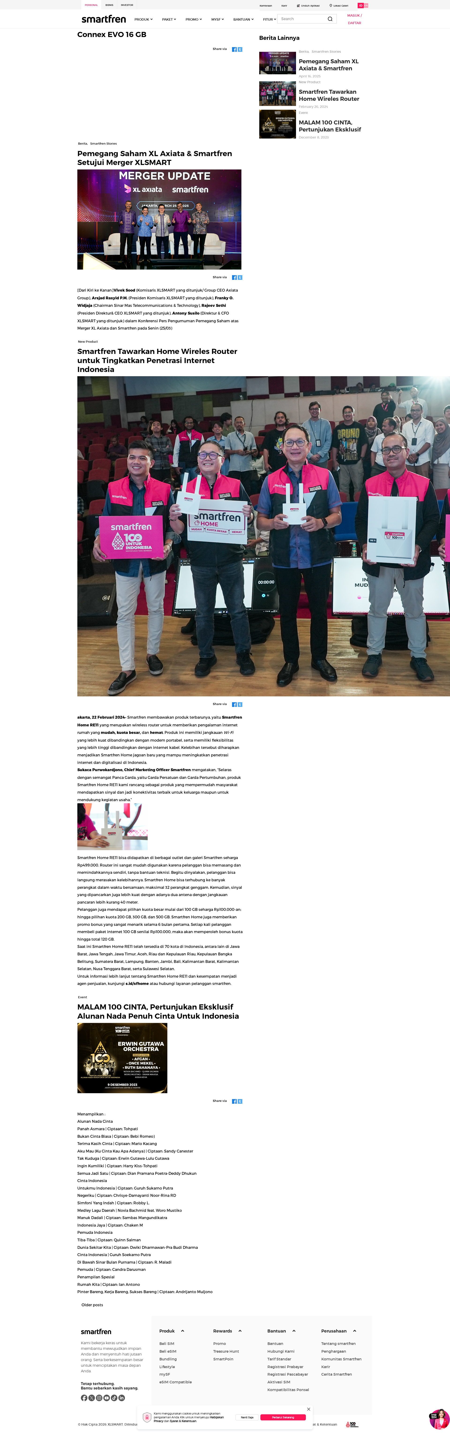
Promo (219, 1343)
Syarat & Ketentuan (183, 1421)
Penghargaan (333, 1351)
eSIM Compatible (175, 1382)
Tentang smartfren (338, 1343)
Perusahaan (334, 1331)
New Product (310, 82)
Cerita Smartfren (336, 1374)
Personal (91, 5)
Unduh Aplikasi (310, 5)
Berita (304, 51)
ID (360, 5)
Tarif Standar (279, 1359)
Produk (167, 1331)
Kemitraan (266, 5)
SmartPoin (223, 1359)
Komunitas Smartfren (341, 1359)
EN (366, 5)
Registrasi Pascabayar (287, 1374)
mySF (164, 1374)
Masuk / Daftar (354, 19)
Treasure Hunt (226, 1351)
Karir (284, 5)
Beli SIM (166, 1343)
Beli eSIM (167, 1351)
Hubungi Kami (281, 1351)
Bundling (168, 1359)
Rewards (223, 1331)
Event (303, 113)
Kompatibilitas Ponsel (288, 1389)
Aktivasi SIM (278, 1382)
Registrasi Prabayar (285, 1366)
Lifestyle (167, 1366)
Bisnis (109, 5)
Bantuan (277, 1331)
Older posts (92, 1305)
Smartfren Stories (326, 51)
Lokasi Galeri (341, 5)
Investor (127, 5)
